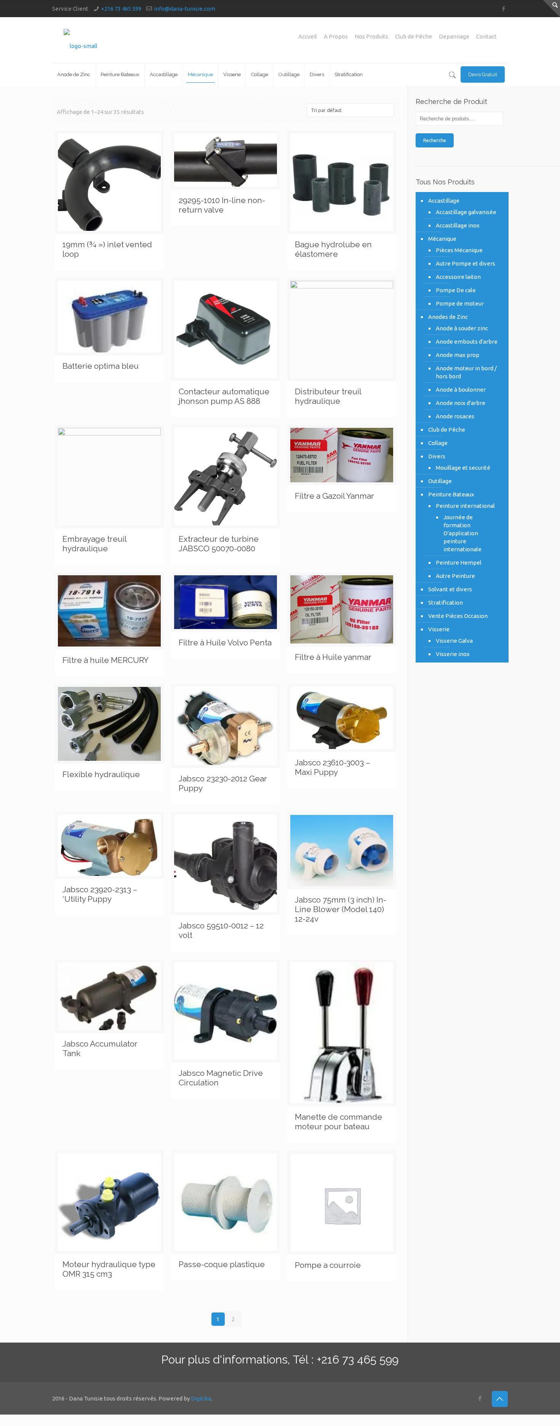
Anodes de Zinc (448, 317)
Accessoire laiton (458, 277)
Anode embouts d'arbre (467, 341)
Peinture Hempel (459, 562)
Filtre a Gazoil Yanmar (334, 496)
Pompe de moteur (460, 303)
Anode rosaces (455, 416)
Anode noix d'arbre (460, 403)
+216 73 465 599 (121, 8)
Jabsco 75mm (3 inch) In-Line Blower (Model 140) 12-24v (340, 909)
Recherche (434, 140)
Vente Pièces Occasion (458, 616)
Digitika (201, 1398)
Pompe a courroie (328, 1265)
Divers (436, 456)
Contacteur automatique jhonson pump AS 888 (224, 396)
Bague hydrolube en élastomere (333, 249)
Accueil (307, 36)
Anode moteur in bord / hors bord (466, 372)
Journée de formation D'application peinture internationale (462, 533)
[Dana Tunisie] (81, 40)
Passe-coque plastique (222, 1264)
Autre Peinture (455, 576)
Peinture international (465, 506)
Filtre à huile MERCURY (105, 660)
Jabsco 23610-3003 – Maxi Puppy (332, 767)
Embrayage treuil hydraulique (94, 543)
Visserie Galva (454, 640)
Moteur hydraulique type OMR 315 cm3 (108, 1269)
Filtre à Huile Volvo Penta (225, 642)
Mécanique (442, 238)
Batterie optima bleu (100, 366)
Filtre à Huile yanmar (333, 657)
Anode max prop (457, 355)
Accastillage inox (458, 225)
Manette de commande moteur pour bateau (338, 1121)
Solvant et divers (450, 589)
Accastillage (443, 200)
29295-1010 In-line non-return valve (222, 204)
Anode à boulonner (461, 389)
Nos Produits (371, 36)
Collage (438, 443)
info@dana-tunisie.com (184, 8)
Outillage (440, 481)
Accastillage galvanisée (466, 212)
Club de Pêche (413, 36)
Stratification (445, 602)
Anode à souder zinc (462, 328)
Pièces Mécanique (459, 250)
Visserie (439, 629)
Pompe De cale (456, 290)
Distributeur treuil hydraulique (328, 396)
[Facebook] (504, 8)
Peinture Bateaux (451, 494)
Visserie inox (453, 654)
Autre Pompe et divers (465, 263)
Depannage (454, 36)
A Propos (336, 36)
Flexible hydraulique (101, 774)
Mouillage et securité (463, 467)
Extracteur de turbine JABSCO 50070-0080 (219, 543)
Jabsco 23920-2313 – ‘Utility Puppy (99, 894)
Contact (486, 36)
